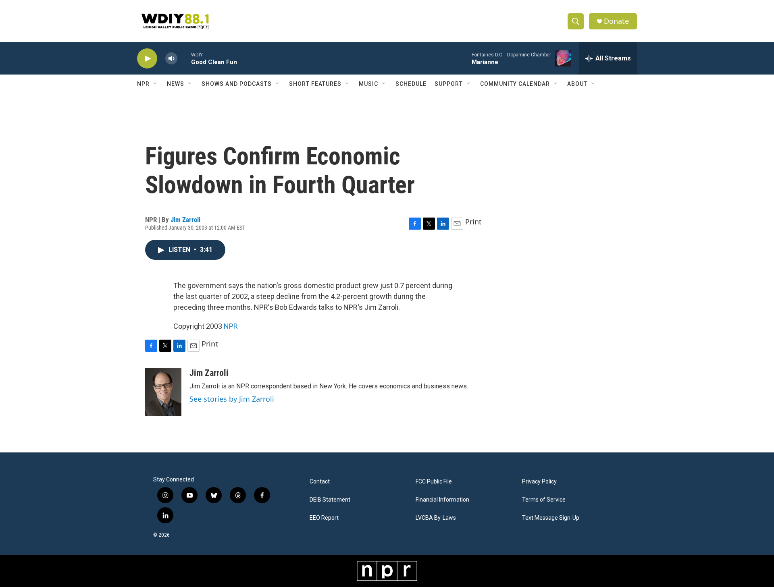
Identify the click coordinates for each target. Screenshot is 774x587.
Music (368, 84)
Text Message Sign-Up (550, 518)
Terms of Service (544, 500)
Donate (616, 21)
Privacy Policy (539, 482)
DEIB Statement (330, 500)
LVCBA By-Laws (436, 518)
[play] (147, 58)
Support (449, 84)
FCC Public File (434, 482)
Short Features (315, 84)
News (175, 84)
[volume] (171, 59)
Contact (320, 482)
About (577, 84)
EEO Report (324, 518)
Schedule (411, 84)
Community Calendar (515, 84)
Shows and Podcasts (237, 84)
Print (473, 221)
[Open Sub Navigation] (155, 84)
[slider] (184, 58)
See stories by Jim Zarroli (231, 399)
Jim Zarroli (185, 220)
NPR (143, 84)
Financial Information (442, 500)
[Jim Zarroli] (163, 392)
